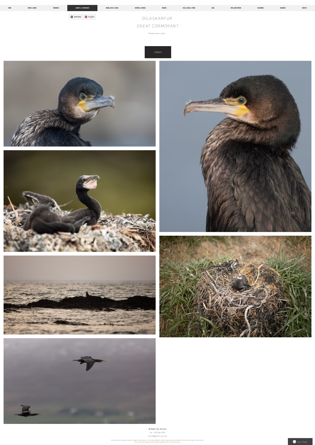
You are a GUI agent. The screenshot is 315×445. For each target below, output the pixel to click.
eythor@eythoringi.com (157, 436)
